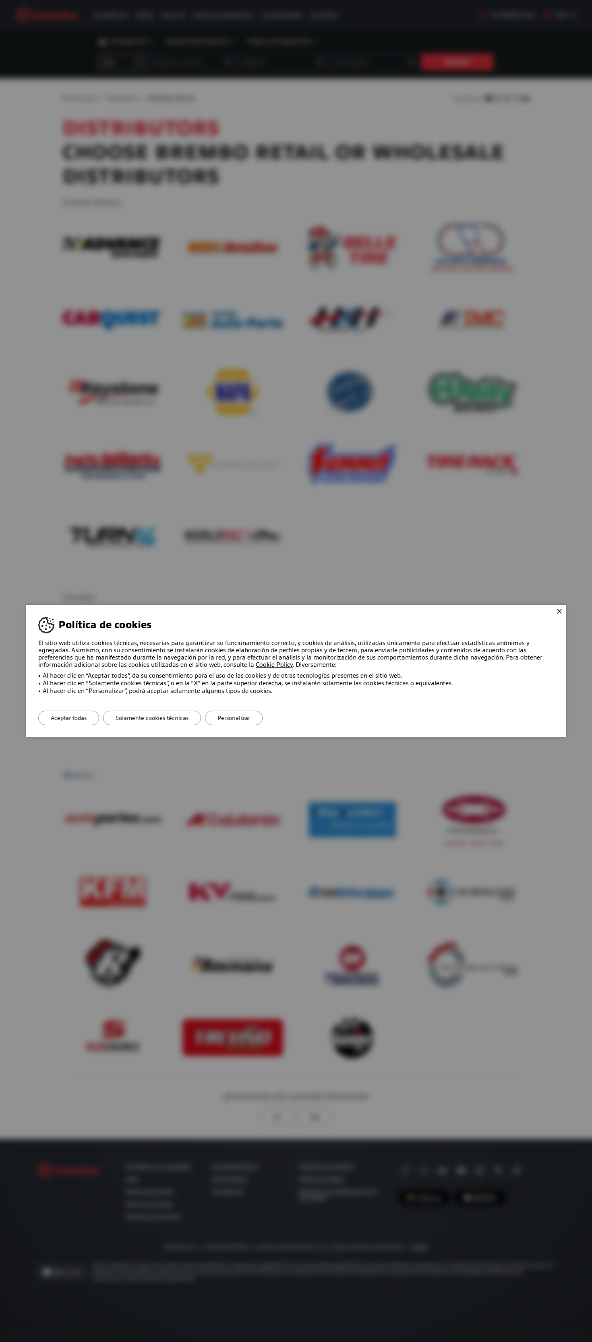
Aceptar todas (69, 718)
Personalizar (233, 718)
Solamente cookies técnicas (152, 718)
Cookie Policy (274, 665)
